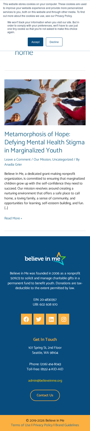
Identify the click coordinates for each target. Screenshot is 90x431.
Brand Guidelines (67, 425)
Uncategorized (62, 160)
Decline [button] (54, 42)
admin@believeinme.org (45, 381)
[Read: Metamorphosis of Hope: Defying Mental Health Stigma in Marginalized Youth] (45, 102)
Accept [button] (35, 42)
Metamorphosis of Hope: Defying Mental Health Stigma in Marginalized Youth (44, 142)
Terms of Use (21, 425)
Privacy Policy (43, 425)
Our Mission (42, 160)
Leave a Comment (17, 160)
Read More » (13, 218)
